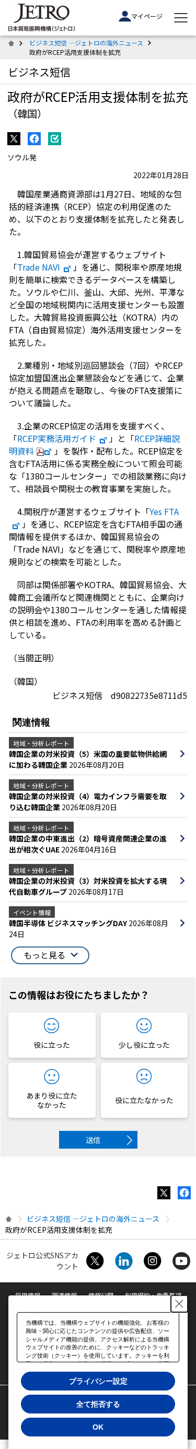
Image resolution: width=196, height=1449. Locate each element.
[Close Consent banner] (179, 1303)
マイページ (147, 15)
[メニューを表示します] (181, 18)
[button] (50, 955)
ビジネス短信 (39, 71)
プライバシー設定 (98, 1381)
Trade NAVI (38, 267)
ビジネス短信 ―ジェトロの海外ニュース (86, 42)
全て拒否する (98, 1404)
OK (98, 1427)
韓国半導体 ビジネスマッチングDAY (69, 923)
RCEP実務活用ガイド (56, 438)
